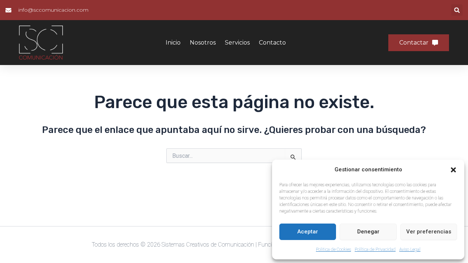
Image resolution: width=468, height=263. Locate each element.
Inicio (173, 42)
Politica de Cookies (333, 249)
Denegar (368, 231)
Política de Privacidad (375, 249)
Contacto (272, 42)
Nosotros (203, 42)
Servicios (237, 42)
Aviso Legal (409, 249)
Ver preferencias (428, 231)
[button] (453, 170)
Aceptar (307, 231)
